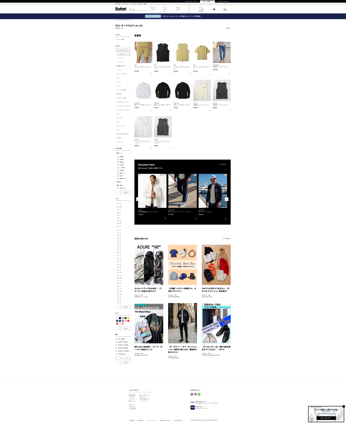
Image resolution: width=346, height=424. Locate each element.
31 (120, 238)
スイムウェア (121, 62)
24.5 (120, 272)
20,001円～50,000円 (123, 348)
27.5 (120, 289)
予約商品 (122, 170)
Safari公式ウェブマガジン (192, 1)
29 (120, 232)
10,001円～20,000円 (123, 345)
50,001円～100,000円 (123, 351)
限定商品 (122, 162)
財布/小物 (118, 94)
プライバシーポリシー (152, 420)
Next (226, 199)
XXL (120, 223)
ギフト (118, 130)
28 (120, 230)
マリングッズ (121, 58)
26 (120, 280)
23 (120, 264)
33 (120, 243)
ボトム (118, 78)
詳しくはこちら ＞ (326, 418)
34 (120, 246)
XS (120, 209)
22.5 (120, 261)
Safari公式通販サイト (208, 1)
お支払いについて (144, 397)
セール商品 (122, 167)
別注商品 (122, 165)
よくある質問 (132, 408)
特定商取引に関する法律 (165, 420)
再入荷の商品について (145, 399)
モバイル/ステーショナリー (123, 110)
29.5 (120, 300)
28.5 (120, 294)
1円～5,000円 (121, 339)
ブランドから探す (165, 9)
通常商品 (122, 156)
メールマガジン (143, 401)
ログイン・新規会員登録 (201, 9)
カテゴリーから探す (152, 9)
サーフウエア (121, 54)
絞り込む (126, 192)
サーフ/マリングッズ (121, 50)
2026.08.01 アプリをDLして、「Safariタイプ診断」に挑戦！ (131, 4)
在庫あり (122, 185)
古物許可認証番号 (178, 420)
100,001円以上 (121, 354)
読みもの (188, 9)
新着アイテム (122, 173)
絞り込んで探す (178, 9)
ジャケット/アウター (121, 74)
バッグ (118, 82)
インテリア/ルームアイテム (123, 106)
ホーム (116, 19)
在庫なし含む (123, 188)
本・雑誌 (118, 138)
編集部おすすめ (123, 178)
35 (120, 249)
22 (120, 258)
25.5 (120, 278)
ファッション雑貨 (121, 90)
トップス (118, 70)
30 (120, 235)
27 (120, 286)
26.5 (120, 283)
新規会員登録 (132, 395)
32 (120, 241)
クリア (117, 192)
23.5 (120, 267)
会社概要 (131, 420)
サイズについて (132, 399)
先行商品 (122, 159)
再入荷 (121, 176)
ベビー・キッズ (120, 126)
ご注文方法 (131, 397)
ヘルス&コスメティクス (122, 102)
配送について (132, 401)
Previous (138, 199)
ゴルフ (118, 114)
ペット (118, 122)
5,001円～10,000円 (122, 342)
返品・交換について (144, 395)
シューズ (118, 86)
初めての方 (131, 404)
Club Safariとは (132, 406)
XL (120, 220)
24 (120, 269)
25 (120, 275)
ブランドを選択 (120, 39)
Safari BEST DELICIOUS (223, 1)
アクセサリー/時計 (121, 98)
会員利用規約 (140, 420)
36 (120, 252)
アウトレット (119, 142)
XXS (120, 207)
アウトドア (119, 118)
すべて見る (223, 164)
